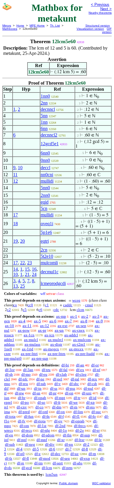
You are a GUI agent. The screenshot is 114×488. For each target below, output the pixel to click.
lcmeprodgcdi (53, 283)
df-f (61, 416)
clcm (80, 309)
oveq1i (47, 223)
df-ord (43, 412)
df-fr (57, 402)
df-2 (86, 444)
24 (34, 274)
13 (15, 286)
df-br (21, 398)
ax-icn (49, 335)
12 (15, 181)
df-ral (75, 379)
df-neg (30, 444)
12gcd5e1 (50, 143)
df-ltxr (79, 440)
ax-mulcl (31, 339)
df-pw (19, 393)
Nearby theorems (100, 12)
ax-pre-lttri (29, 353)
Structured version (97, 25)
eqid (45, 202)
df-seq (65, 458)
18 (15, 223)
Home (20, 25)
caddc (67, 305)
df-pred (24, 412)
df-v (57, 384)
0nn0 (45, 160)
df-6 (52, 449)
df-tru (46, 370)
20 (22, 241)
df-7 (68, 449)
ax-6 (52, 321)
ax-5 (37, 321)
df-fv (21, 421)
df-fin (67, 435)
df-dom (27, 435)
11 (15, 174)
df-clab (61, 374)
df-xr (61, 440)
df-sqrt (58, 463)
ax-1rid (27, 349)
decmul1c (49, 271)
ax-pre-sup (40, 358)
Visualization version (90, 28)
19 (15, 241)
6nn (44, 128)
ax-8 (83, 321)
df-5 (35, 449)
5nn (44, 115)
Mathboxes (9, 28)
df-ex (80, 370)
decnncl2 (49, 134)
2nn (44, 102)
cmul (89, 305)
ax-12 (44, 325)
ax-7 (68, 321)
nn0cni (47, 174)
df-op (69, 393)
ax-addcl (71, 335)
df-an (80, 365)
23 (29, 262)
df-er (96, 430)
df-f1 (76, 416)
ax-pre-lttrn (56, 353)
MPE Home (37, 25)
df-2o (79, 430)
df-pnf (22, 440)
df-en (9, 435)
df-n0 (20, 454)
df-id (92, 398)
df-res (90, 407)
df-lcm (47, 468)
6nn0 (45, 153)
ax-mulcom (82, 339)
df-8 (85, 449)
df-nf (96, 370)
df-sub (10, 444)
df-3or (10, 370)
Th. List (55, 25)
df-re (20, 463)
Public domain (68, 483)
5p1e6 (46, 232)
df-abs (77, 463)
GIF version (107, 30)
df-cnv (22, 407)
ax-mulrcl (55, 339)
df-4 (19, 449)
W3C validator (101, 483)
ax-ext (63, 325)
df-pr (52, 393)
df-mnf (42, 440)
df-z (37, 454)
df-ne (40, 379)
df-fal (63, 370)
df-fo (92, 416)
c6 (40, 309)
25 (22, 286)
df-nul (88, 388)
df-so (41, 402)
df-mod (44, 458)
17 (15, 214)
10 (20, 167)
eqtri (45, 241)
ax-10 (9, 325)
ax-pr (42, 330)
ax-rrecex (76, 349)
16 (34, 269)
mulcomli (49, 262)
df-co (39, 407)
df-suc (96, 412)
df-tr (77, 398)
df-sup (85, 435)
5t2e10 (47, 256)
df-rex (92, 379)
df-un (21, 388)
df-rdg (45, 430)
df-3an (28, 370)
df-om (24, 426)
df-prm (67, 468)
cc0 (30, 305)
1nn (44, 122)
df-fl (25, 458)
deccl (45, 167)
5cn (44, 208)
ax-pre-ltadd (85, 353)
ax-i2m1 (78, 344)
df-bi (65, 365)
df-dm (56, 407)
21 (27, 274)
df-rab (41, 384)
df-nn (69, 444)
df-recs (26, 430)
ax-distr (56, 344)
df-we (73, 402)
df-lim (78, 412)
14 (15, 269)
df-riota (40, 421)
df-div (50, 444)
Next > (106, 9)
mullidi (47, 181)
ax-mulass (32, 344)
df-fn (46, 416)
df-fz (8, 458)
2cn (44, 249)
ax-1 (73, 316)
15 (27, 269)
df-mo (26, 374)
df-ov (58, 421)
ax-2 (84, 316)
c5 (25, 309)
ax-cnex (78, 330)
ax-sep (81, 325)
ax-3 (95, 316)
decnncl (48, 109)
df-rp (92, 454)
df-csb (92, 384)
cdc (56, 309)
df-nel (57, 379)
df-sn (36, 393)
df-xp (90, 402)
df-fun (29, 416)
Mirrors (6, 25)
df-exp (85, 458)
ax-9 (99, 321)
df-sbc (74, 384)
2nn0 (45, 195)
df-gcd (27, 468)
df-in (38, 388)
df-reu (23, 384)
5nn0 (45, 187)
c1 (47, 305)
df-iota (10, 416)
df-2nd (60, 426)
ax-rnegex (51, 349)
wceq (76, 300)
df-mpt (60, 398)
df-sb (9, 374)
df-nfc (23, 379)
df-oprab (77, 421)
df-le (98, 440)
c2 (9, 309)
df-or (95, 365)
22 (22, 262)
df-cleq (81, 374)
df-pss (70, 388)
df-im (38, 463)
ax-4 (21, 321)
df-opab (40, 398)
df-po (24, 402)
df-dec (56, 454)
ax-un (59, 330)
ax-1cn (29, 335)
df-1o (62, 430)
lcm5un (52, 474)
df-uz (74, 454)
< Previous (100, 4)
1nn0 (45, 96)
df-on (60, 412)
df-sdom (48, 435)
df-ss (53, 388)
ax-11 (27, 325)
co (15, 305)
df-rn (73, 407)
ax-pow (24, 330)
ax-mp (61, 316)
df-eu (43, 374)
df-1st (41, 426)
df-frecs (80, 426)
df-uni (86, 393)
